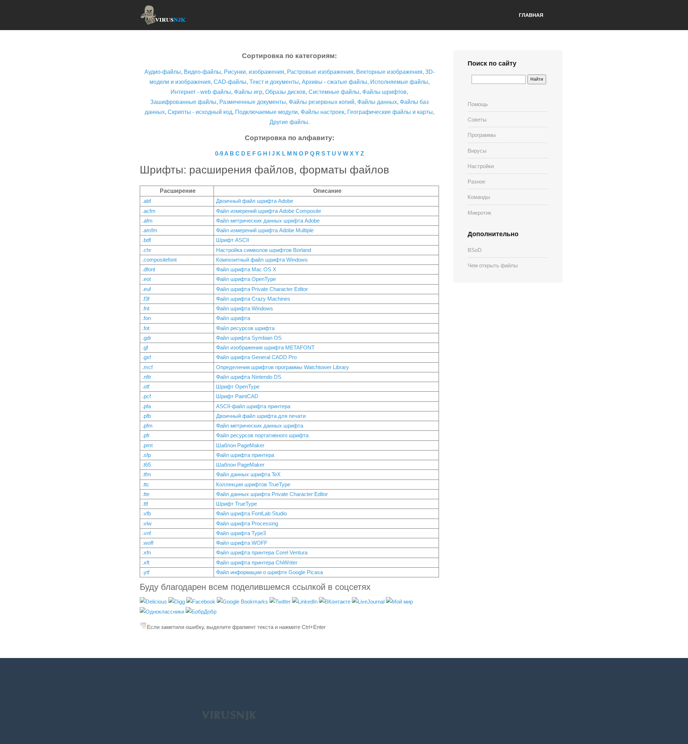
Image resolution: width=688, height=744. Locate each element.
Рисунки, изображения (254, 72)
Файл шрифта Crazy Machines (253, 299)
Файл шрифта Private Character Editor (262, 289)
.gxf (146, 357)
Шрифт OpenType (237, 386)
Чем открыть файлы (493, 265)
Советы (477, 119)
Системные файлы (334, 92)
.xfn (146, 552)
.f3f (145, 299)
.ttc (145, 484)
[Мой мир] (399, 601)
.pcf (146, 396)
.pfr (146, 435)
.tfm (146, 474)
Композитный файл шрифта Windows (262, 260)
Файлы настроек (322, 112)
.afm (147, 221)
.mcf (147, 367)
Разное (476, 181)
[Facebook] (201, 601)
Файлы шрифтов (384, 92)
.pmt (147, 445)
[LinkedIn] (305, 601)
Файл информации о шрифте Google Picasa (269, 572)
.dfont (148, 269)
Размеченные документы (252, 102)
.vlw (147, 523)
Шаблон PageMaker (240, 445)
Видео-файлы (202, 72)
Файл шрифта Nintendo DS (248, 377)
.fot (145, 328)
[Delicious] (154, 601)
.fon (146, 318)
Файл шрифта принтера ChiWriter (256, 562)
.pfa (146, 406)
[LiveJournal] (369, 601)
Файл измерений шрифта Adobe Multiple (265, 230)
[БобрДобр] (201, 611)
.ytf (145, 572)
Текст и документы (273, 82)
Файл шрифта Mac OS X (246, 269)
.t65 (146, 465)
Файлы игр (248, 92)
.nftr (146, 377)
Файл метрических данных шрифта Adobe (268, 221)
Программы (482, 135)
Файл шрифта (233, 318)
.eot (146, 279)
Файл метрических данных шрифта (259, 426)
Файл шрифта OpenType (246, 279)
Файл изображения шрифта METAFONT (265, 347)
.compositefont (159, 260)
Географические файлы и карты (390, 112)
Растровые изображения (320, 72)
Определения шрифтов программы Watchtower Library (282, 367)
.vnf (146, 533)
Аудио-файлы (162, 72)
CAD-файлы (230, 82)
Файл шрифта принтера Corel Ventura (261, 552)
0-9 (219, 154)
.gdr (146, 338)
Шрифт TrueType (236, 504)
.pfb (146, 416)
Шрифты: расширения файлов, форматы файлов (264, 170)
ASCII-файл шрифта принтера (253, 406)
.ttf (145, 504)
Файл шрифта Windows (244, 308)
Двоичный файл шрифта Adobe (254, 201)
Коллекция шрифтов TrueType (253, 484)
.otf (145, 386)
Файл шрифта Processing (247, 523)
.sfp (146, 455)
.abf (146, 201)
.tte (145, 494)
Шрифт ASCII (232, 240)
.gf (145, 347)
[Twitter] (280, 601)
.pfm (147, 426)
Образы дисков (285, 92)
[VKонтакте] (335, 601)
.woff (147, 543)
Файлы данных (377, 102)
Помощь (478, 104)
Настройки (481, 166)
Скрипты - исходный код (200, 112)
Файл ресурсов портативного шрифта (262, 435)
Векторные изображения (389, 72)
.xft (145, 562)
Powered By (229, 715)
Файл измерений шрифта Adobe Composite (268, 211)
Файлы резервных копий (321, 102)
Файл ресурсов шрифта (245, 328)
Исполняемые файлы (399, 82)
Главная (531, 15)
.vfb (146, 513)
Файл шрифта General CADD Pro (256, 357)
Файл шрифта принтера (245, 455)
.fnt (145, 308)
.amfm (149, 230)
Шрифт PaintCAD (237, 396)
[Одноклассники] (163, 611)
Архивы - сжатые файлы (334, 82)
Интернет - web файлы (201, 92)
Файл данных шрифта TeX (248, 474)
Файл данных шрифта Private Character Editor (272, 494)
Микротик (479, 213)
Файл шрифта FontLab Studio (251, 513)
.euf (146, 289)
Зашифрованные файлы (183, 102)
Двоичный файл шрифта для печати (261, 416)
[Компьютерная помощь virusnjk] (163, 15)
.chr (146, 250)
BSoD (475, 250)
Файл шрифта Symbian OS (249, 338)
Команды (479, 197)
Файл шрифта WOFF (241, 543)
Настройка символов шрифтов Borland (263, 250)
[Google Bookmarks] (243, 601)
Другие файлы (288, 122)
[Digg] (177, 601)
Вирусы (477, 151)
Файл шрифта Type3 (241, 533)
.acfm (149, 211)
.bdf (146, 240)
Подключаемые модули (266, 112)
